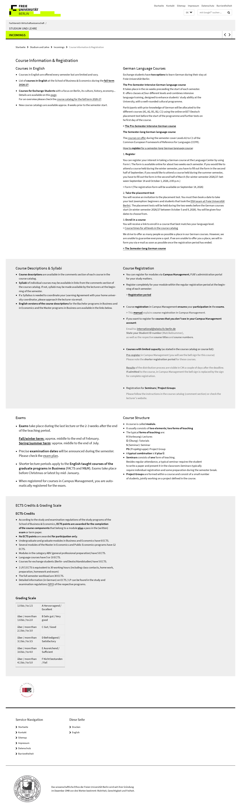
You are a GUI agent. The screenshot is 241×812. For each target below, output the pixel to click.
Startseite (159, 5)
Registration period (139, 294)
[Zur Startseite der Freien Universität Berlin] (33, 10)
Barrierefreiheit (224, 5)
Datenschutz (207, 5)
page (53, 95)
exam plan (50, 455)
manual (138, 312)
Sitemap (181, 5)
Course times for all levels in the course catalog (151, 228)
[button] (189, 13)
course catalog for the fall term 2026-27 (79, 99)
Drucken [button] (76, 726)
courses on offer (137, 138)
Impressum (193, 5)
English (76, 732)
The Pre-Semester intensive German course (150, 126)
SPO (50, 584)
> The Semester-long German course (144, 248)
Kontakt (170, 5)
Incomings (17, 35)
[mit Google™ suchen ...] (229, 12)
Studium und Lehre (23, 28)
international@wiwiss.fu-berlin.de (156, 329)
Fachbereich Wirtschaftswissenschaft (27, 23)
